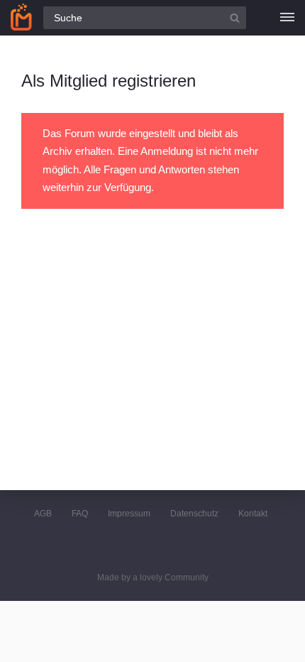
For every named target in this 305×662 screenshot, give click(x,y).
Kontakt (252, 514)
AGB (43, 514)
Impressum (129, 514)
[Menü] (287, 18)
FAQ (80, 514)
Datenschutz (194, 514)
